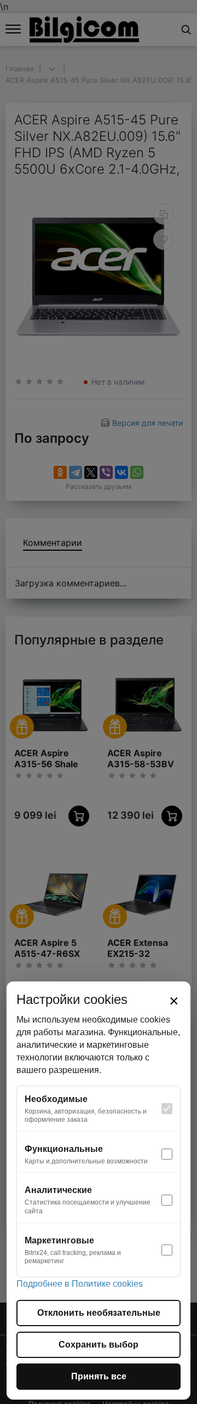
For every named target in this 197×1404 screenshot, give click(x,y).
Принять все (98, 1376)
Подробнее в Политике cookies (79, 1283)
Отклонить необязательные (98, 1312)
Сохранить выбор (98, 1344)
